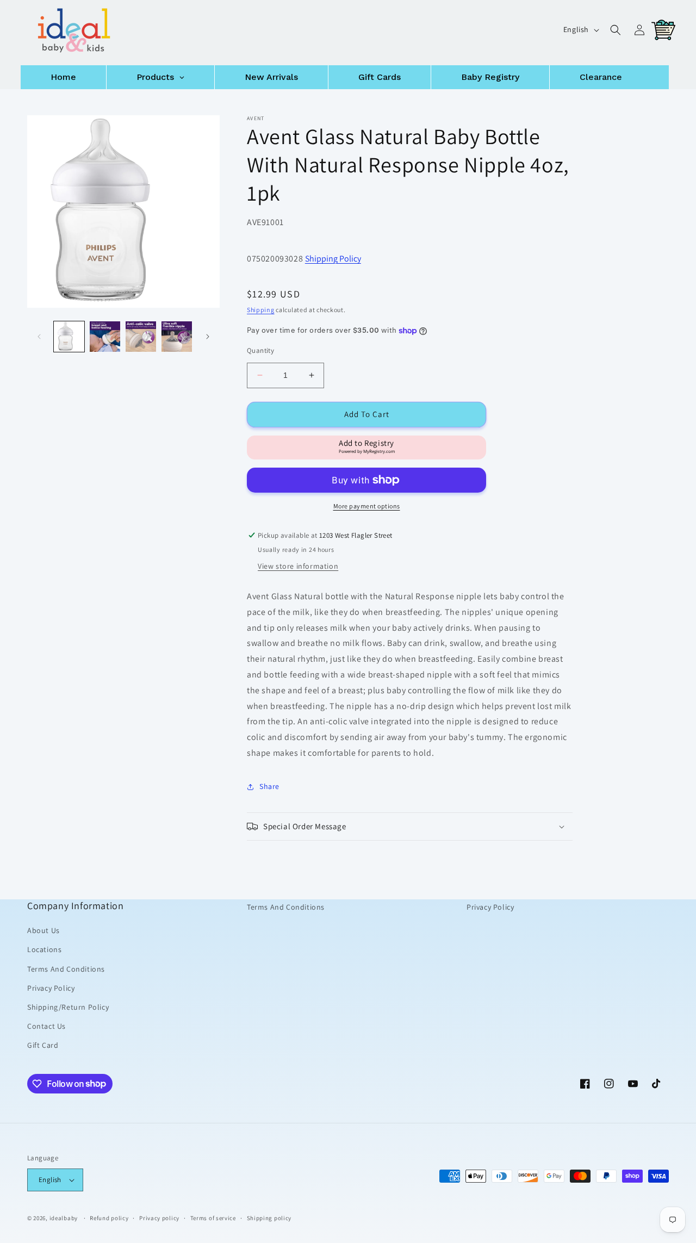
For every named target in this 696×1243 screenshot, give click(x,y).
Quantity (260, 350)
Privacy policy (159, 1218)
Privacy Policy (50, 988)
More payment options (366, 506)
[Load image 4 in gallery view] (176, 336)
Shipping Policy (333, 258)
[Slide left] (39, 337)
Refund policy (109, 1218)
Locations (44, 949)
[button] (615, 30)
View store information (298, 566)
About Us (43, 930)
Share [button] (269, 786)
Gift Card (42, 1045)
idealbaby (63, 1218)
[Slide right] (208, 337)
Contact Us (46, 1026)
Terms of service (213, 1218)
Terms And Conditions (66, 969)
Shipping (261, 310)
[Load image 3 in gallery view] (141, 336)
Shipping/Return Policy (68, 1007)
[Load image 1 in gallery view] (69, 336)
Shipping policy (269, 1218)
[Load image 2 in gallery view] (105, 336)
